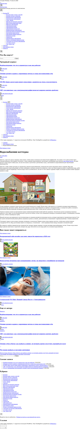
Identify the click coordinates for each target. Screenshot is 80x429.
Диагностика (3, 3)
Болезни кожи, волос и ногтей (14, 14)
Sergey (3, 87)
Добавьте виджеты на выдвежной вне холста (28, 417)
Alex (2, 70)
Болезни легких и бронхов (13, 16)
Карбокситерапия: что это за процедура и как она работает (20, 65)
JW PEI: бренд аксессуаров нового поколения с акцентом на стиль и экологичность (28, 82)
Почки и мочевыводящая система (15, 40)
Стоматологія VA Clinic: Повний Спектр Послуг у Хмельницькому (22, 299)
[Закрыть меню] (1, 414)
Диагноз (5, 45)
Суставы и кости (10, 42)
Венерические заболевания (13, 17)
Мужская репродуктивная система (15, 31)
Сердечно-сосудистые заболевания (15, 41)
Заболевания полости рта (13, 28)
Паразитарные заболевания (13, 38)
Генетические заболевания (13, 19)
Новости (5, 48)
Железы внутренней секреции (14, 21)
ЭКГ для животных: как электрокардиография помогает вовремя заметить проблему (29, 90)
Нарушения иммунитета (12, 33)
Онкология (9, 37)
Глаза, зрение (9, 20)
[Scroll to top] (3, 426)
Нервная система (10, 35)
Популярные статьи (8, 47)
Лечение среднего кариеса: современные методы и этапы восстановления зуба (26, 73)
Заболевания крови (11, 26)
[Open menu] (1, 10)
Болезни (5, 13)
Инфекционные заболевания (14, 30)
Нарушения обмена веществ (13, 34)
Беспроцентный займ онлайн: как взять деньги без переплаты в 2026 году (25, 236)
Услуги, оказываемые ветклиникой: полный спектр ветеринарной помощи (23, 368)
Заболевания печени (11, 27)
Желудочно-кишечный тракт (13, 23)
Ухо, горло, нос (10, 44)
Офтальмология (7, 402)
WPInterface (53, 140)
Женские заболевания (12, 24)
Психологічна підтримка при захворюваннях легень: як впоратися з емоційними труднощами (32, 260)
